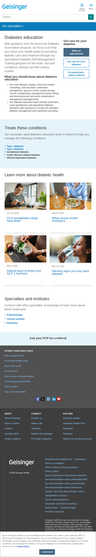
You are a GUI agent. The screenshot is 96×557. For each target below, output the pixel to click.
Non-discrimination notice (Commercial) (64, 483)
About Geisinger (12, 418)
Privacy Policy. (23, 546)
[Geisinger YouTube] (59, 400)
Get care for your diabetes (76, 63)
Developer (80, 459)
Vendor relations (12, 439)
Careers (8, 428)
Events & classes (71, 418)
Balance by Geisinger (42, 433)
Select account (82, 9)
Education (68, 428)
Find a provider (11, 371)
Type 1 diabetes (15, 146)
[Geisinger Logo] (14, 7)
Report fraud (51, 507)
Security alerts (11, 433)
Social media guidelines (57, 499)
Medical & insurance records (77, 439)
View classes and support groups (19, 376)
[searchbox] (45, 17)
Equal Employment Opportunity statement (66, 475)
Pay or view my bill (12, 366)
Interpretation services (56, 495)
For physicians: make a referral (76, 73)
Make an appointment (76, 52)
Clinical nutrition (15, 319)
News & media (11, 423)
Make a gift (36, 423)
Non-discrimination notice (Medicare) (63, 487)
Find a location (11, 386)
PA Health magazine (41, 439)
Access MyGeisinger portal (16, 361)
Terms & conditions (54, 463)
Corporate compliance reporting (60, 503)
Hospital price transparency (58, 459)
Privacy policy (52, 471)
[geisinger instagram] (48, 400)
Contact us (36, 418)
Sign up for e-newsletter (15, 392)
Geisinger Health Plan (74, 423)
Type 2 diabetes (15, 149)
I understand (47, 552)
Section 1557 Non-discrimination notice (64, 491)
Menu (91, 9)
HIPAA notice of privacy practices (61, 467)
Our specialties (12, 26)
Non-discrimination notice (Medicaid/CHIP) (66, 479)
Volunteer (36, 428)
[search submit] (91, 17)
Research (68, 433)
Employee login (68, 507)
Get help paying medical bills (17, 381)
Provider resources (54, 511)
